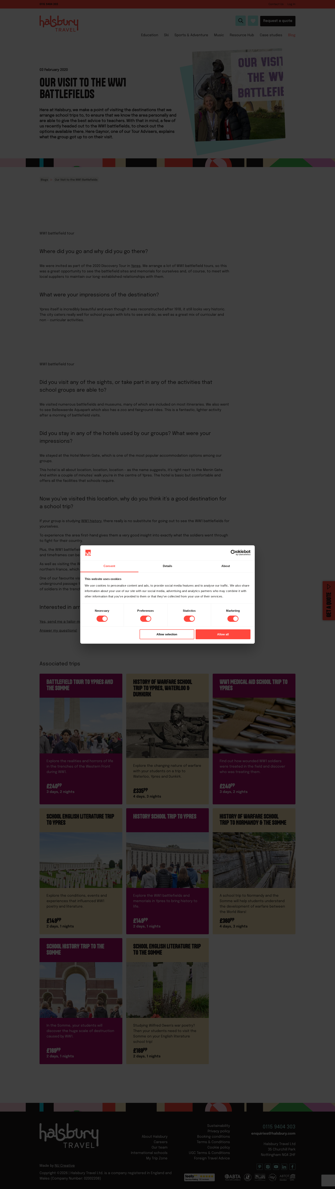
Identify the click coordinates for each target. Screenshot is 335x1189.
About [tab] (225, 566)
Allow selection (166, 634)
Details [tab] (167, 566)
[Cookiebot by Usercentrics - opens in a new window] (233, 553)
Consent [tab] (109, 566)
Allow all (223, 634)
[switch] (145, 619)
